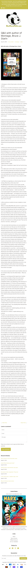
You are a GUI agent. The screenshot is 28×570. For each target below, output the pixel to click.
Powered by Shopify (22, 562)
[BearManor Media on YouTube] (18, 548)
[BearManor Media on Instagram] (15, 548)
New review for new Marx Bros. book (9, 458)
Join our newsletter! (14, 541)
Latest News (14, 491)
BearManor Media (13, 562)
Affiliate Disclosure (14, 540)
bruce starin (11, 41)
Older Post (4, 422)
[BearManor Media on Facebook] (12, 548)
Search (14, 536)
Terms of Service (14, 538)
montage (17, 41)
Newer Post (23, 422)
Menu (4, 7)
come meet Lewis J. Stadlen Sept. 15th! (9, 476)
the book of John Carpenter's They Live (9, 472)
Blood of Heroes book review (7, 481)
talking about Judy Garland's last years (9, 467)
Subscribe (23, 558)
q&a (21, 41)
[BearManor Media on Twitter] (10, 548)
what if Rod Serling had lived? (7, 463)
